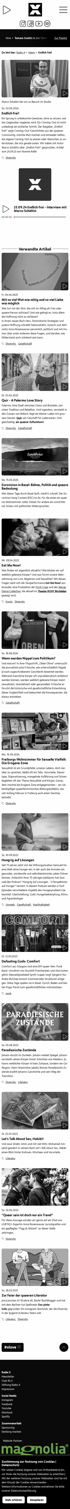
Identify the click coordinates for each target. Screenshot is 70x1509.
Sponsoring (8, 1427)
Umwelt (10, 904)
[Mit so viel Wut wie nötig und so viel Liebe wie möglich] (35, 271)
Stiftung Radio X (11, 1385)
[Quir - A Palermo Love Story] (35, 372)
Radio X (20, 52)
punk (8, 993)
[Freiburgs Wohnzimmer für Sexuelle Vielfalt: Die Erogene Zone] (35, 731)
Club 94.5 (7, 1381)
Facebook (7, 1404)
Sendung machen (11, 1431)
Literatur (23, 1082)
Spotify (6, 1416)
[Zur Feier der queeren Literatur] (35, 1267)
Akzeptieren (37, 1500)
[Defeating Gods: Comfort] (35, 933)
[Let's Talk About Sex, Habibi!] (35, 1110)
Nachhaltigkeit (41, 904)
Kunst (9, 601)
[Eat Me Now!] (35, 537)
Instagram (7, 1400)
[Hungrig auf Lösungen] (35, 832)
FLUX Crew (42, 587)
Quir (19, 418)
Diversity (11, 158)
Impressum (8, 1389)
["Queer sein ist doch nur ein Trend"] (35, 1187)
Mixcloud (7, 1412)
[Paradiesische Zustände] (35, 1022)
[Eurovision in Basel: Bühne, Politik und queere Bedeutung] (35, 457)
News (31, 52)
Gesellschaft (25, 344)
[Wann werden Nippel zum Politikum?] (35, 630)
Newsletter (8, 1376)
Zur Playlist (60, 38)
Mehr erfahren (13, 1500)
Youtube (6, 1408)
